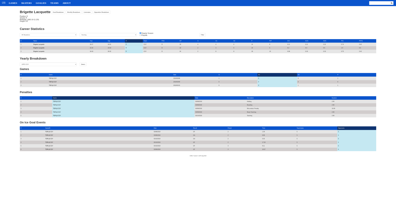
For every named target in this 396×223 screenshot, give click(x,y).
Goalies (41, 3)
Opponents (341, 128)
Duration (334, 98)
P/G (342, 41)
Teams (54, 3)
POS (163, 41)
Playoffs (144, 35)
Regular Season (147, 33)
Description (250, 98)
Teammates (300, 128)
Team (145, 41)
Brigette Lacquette (38, 44)
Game (50, 74)
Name (35, 41)
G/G (288, 41)
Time (263, 128)
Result (195, 128)
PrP (270, 41)
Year (91, 41)
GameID (47, 128)
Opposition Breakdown (101, 12)
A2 (234, 41)
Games (13, 3)
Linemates (87, 12)
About (67, 3)
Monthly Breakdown (73, 12)
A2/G (324, 41)
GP (181, 41)
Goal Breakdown (58, 12)
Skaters (26, 3)
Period (230, 128)
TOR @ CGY (53, 78)
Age (109, 41)
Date (174, 74)
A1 (216, 41)
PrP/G (361, 41)
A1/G (306, 41)
